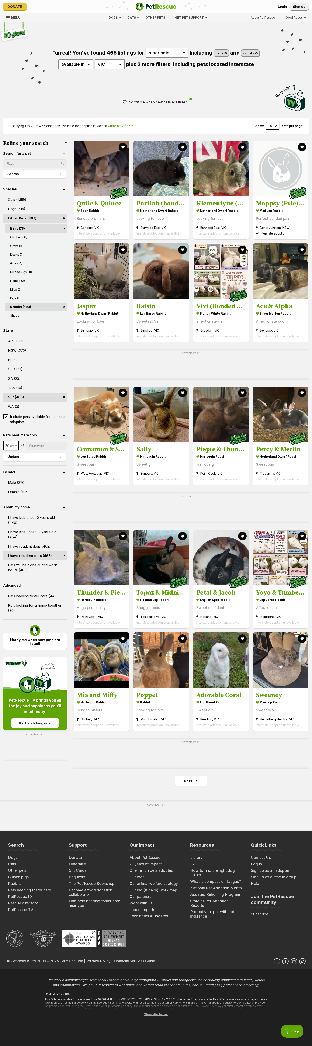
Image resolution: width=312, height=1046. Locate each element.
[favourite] (123, 147)
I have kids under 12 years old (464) (32, 534)
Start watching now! (35, 723)
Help (255, 883)
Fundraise (77, 864)
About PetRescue (144, 857)
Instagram (294, 961)
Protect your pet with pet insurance (212, 914)
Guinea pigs (18, 877)
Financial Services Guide (134, 961)
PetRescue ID (20, 896)
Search (13, 174)
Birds (219, 53)
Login (282, 6)
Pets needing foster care (29, 890)
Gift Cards (77, 870)
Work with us (140, 903)
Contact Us (261, 857)
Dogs (13, 857)
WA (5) (13, 406)
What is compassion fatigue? (215, 881)
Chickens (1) (18, 237)
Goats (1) (16, 263)
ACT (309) (16, 341)
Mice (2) (16, 289)
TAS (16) (15, 388)
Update (13, 456)
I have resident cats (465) (30, 556)
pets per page (291, 126)
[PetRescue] (156, 7)
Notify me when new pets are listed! (158, 102)
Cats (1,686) (18, 199)
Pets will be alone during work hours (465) (32, 567)
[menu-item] (295, 17)
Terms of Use (71, 961)
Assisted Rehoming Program (215, 894)
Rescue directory (23, 903)
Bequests (77, 877)
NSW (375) (17, 350)
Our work (137, 877)
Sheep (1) (17, 315)
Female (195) (18, 492)
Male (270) (17, 482)
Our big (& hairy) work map (153, 890)
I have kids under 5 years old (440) (31, 520)
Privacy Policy (98, 961)
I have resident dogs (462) (29, 546)
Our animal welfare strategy (153, 883)
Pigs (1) (15, 298)
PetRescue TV (20, 909)
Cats (12, 864)
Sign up (299, 6)
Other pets (17, 870)
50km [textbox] (9, 446)
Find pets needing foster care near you (94, 903)
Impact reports (142, 909)
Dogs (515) (16, 209)
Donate (14, 6)
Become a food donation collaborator (90, 892)
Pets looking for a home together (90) (35, 608)
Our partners (140, 896)
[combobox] (11, 445)
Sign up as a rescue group (274, 877)
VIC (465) (16, 397)
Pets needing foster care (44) (32, 596)
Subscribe (259, 914)
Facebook (285, 961)
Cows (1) (16, 246)
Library (196, 857)
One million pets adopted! (151, 870)
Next (188, 781)
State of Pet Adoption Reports (209, 903)
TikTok (302, 961)
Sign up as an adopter (270, 870)
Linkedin (277, 961)
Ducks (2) (17, 254)
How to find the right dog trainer (212, 872)
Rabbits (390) (20, 307)
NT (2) (13, 360)
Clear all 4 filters (120, 126)
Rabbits (249, 53)
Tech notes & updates (148, 916)
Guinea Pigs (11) (21, 272)
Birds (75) (17, 228)
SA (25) (14, 378)
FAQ (194, 864)
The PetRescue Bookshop (92, 883)
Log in (256, 864)
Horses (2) (17, 281)
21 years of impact (145, 864)
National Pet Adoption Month (216, 888)
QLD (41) (15, 369)
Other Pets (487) (22, 218)
